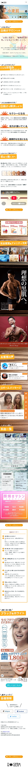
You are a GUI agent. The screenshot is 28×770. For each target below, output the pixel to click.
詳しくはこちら (14, 685)
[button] (12, 17)
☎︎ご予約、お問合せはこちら (14, 21)
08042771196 (6, 731)
